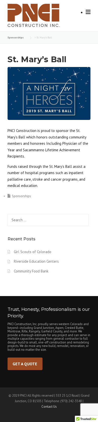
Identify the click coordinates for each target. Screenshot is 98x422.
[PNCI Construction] (39, 17)
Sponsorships (21, 196)
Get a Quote (25, 363)
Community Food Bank (31, 271)
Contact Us (49, 406)
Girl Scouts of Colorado (32, 251)
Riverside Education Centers (36, 261)
